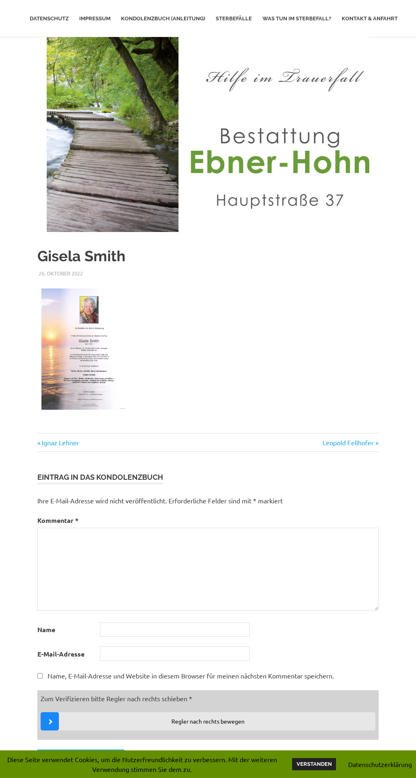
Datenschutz (49, 18)
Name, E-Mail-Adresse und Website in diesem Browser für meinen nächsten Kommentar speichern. (191, 676)
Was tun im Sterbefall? (296, 18)
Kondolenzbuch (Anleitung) (163, 18)
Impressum (94, 18)
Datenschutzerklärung (380, 764)
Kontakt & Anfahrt (370, 18)
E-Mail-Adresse (60, 654)
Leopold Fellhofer (348, 442)
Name (46, 629)
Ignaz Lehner (60, 442)
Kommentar (57, 520)
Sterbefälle (234, 18)
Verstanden (314, 764)
